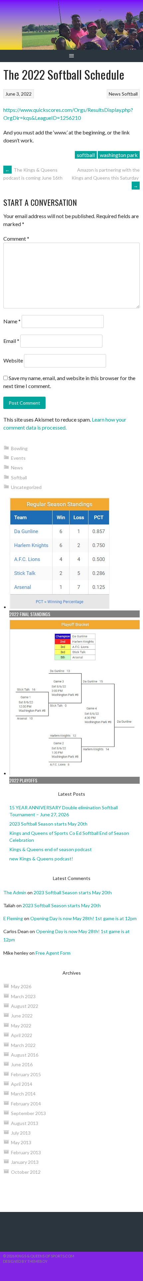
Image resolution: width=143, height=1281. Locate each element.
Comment (16, 238)
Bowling (19, 448)
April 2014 (21, 1084)
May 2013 (21, 1142)
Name (12, 321)
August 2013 (24, 1123)
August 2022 (24, 1006)
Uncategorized (26, 487)
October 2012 (26, 1172)
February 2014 (26, 1103)
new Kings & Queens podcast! (41, 858)
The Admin (14, 892)
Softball (130, 94)
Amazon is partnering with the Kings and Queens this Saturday (106, 178)
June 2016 (22, 1064)
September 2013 (28, 1113)
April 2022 (21, 1035)
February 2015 (26, 1074)
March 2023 (23, 996)
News (115, 94)
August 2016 (24, 1055)
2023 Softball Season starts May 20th (48, 824)
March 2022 (23, 1045)
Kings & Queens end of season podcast (50, 849)
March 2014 (23, 1093)
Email (11, 341)
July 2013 (21, 1133)
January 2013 (25, 1162)
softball (86, 155)
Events (18, 458)
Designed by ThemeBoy (25, 1261)
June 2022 (22, 1015)
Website (13, 360)
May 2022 (21, 1025)
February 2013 (26, 1152)
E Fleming (13, 918)
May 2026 (21, 986)
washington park (119, 155)
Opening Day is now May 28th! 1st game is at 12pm (83, 918)
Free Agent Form (53, 953)
